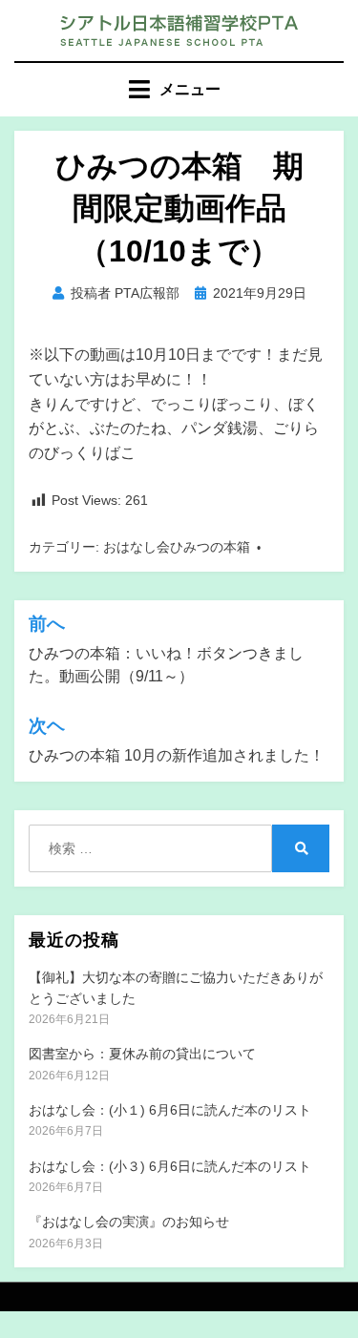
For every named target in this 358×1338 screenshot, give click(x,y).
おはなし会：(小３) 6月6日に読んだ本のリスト (170, 1166)
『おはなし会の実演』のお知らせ (129, 1221)
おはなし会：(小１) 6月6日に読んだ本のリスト (170, 1110)
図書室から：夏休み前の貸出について (142, 1053)
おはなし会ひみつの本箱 (176, 546)
